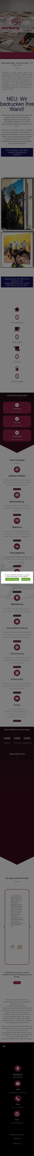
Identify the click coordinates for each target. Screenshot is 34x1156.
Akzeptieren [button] (26, 579)
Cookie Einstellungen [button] (12, 579)
